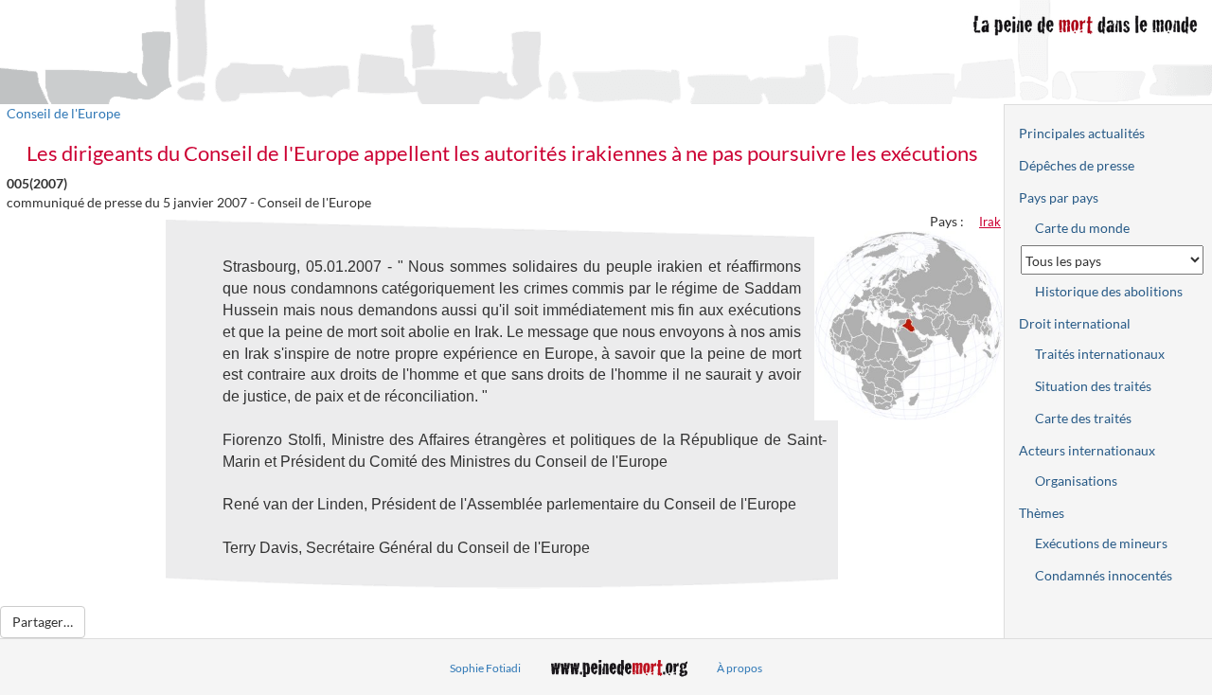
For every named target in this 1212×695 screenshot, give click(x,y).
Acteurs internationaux (1087, 450)
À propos (739, 668)
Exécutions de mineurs (1101, 543)
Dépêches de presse (1076, 165)
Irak (990, 221)
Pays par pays (1058, 197)
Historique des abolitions (1109, 291)
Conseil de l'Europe (63, 113)
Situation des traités (1093, 386)
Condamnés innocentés (1103, 575)
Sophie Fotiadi (485, 668)
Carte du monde (1082, 228)
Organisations (1076, 480)
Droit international (1075, 323)
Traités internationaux (1100, 354)
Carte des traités (1083, 418)
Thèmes (1041, 513)
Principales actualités (1082, 133)
